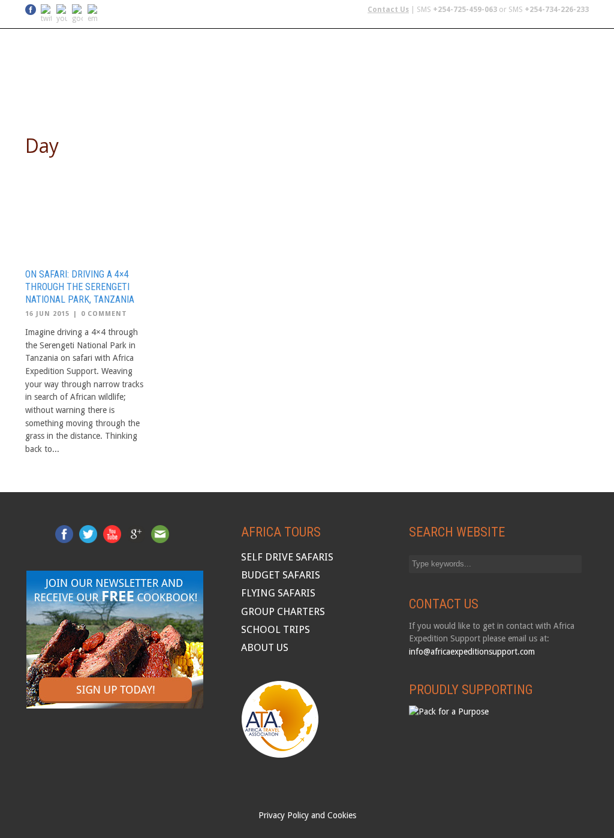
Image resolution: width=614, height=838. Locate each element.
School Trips (503, 92)
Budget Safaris (338, 92)
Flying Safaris (259, 92)
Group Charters (423, 92)
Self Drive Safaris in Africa (153, 92)
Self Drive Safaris (287, 557)
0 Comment (104, 314)
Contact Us (388, 9)
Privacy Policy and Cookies (307, 815)
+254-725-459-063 (465, 9)
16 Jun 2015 (47, 314)
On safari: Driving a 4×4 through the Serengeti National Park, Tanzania (79, 287)
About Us (567, 92)
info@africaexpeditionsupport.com (472, 651)
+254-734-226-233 (557, 9)
